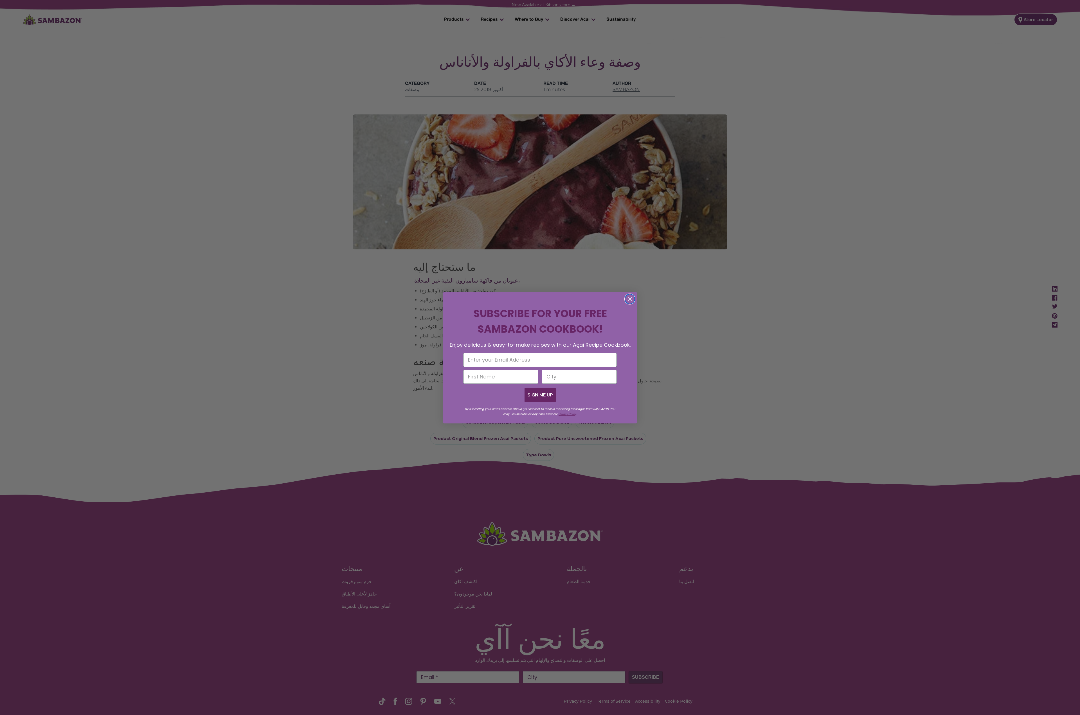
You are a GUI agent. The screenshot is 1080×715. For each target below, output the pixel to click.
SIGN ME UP (540, 395)
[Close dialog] (630, 299)
